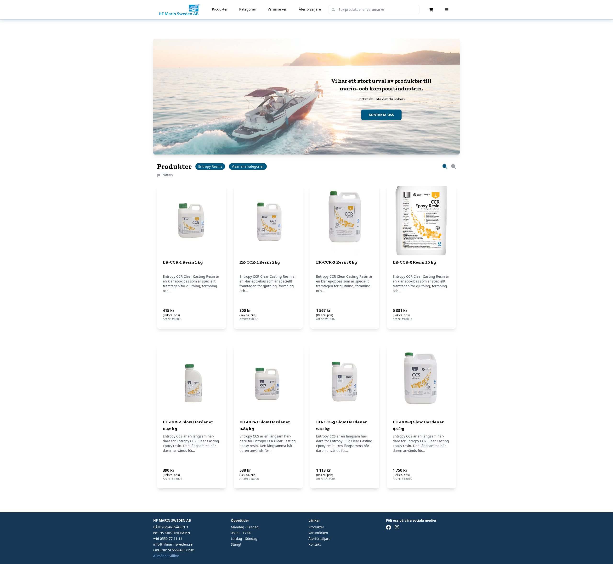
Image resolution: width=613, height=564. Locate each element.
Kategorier (247, 9)
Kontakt (314, 544)
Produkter (220, 9)
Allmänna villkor (166, 555)
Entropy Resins (210, 166)
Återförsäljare (310, 9)
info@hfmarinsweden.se (173, 544)
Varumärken (277, 9)
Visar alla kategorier (248, 166)
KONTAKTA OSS (381, 114)
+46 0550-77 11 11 (167, 538)
